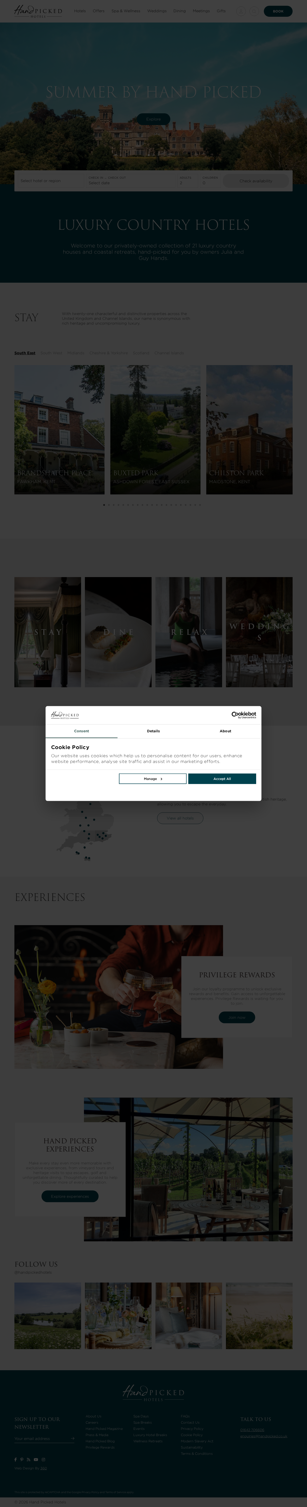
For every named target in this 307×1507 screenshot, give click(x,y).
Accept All (222, 779)
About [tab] (225, 731)
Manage (150, 779)
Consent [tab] (81, 731)
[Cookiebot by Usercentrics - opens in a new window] (205, 715)
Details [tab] (153, 731)
